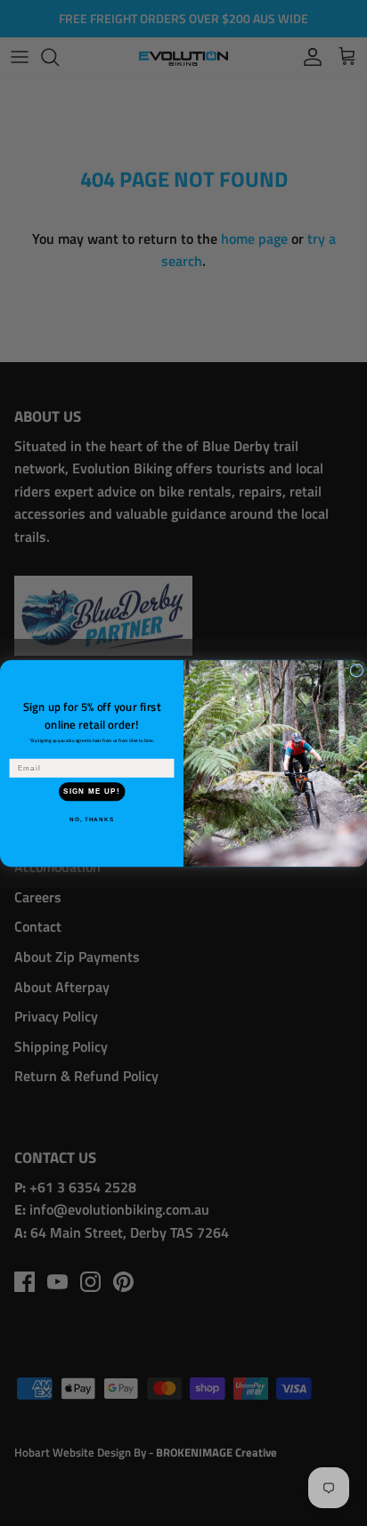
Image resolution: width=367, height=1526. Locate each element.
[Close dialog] (357, 670)
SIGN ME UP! (91, 791)
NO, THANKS (91, 819)
